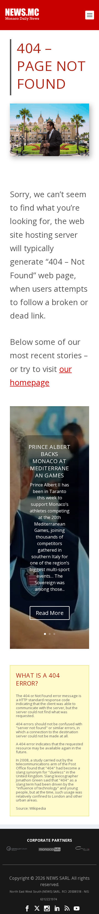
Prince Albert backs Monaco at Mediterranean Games (50, 461)
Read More (50, 613)
